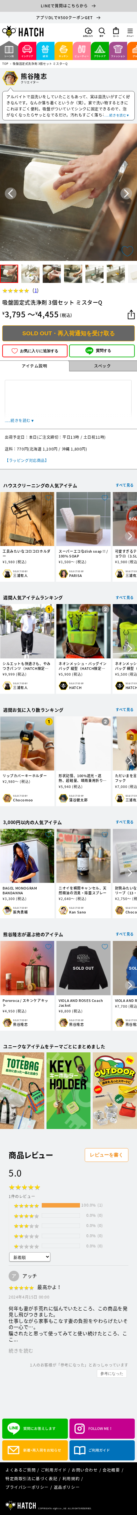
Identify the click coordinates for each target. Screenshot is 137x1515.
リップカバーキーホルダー (25, 775)
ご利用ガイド (54, 1470)
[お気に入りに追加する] (127, 251)
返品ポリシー (67, 1487)
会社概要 (111, 1470)
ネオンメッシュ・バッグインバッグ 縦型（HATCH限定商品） (83, 666)
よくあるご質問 (20, 1470)
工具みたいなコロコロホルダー (27, 553)
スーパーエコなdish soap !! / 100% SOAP (83, 553)
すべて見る (125, 485)
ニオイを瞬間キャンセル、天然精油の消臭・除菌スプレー (83, 890)
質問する (103, 350)
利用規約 (71, 1478)
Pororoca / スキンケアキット (25, 1003)
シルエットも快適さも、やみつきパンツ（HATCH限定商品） (27, 666)
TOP (5, 64)
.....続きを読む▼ (117, 115)
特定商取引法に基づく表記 (31, 1478)
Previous (11, 193)
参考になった (111, 1373)
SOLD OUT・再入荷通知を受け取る (68, 333)
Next (126, 193)
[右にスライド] (130, 537)
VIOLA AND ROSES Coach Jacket (81, 1003)
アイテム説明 (34, 366)
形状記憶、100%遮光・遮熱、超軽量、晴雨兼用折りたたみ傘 (83, 778)
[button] (102, 32)
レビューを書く (106, 1154)
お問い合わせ (85, 1470)
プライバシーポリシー (27, 1487)
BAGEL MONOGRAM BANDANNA (20, 890)
